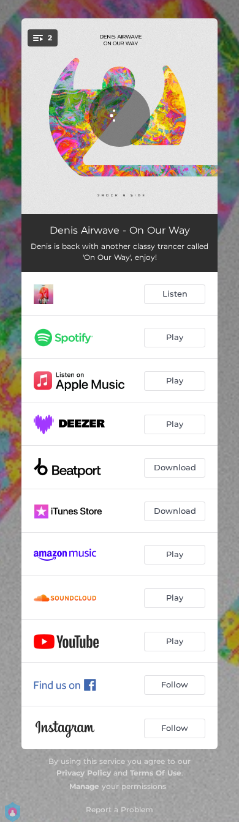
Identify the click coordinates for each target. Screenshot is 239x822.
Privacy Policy (83, 772)
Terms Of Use (155, 772)
